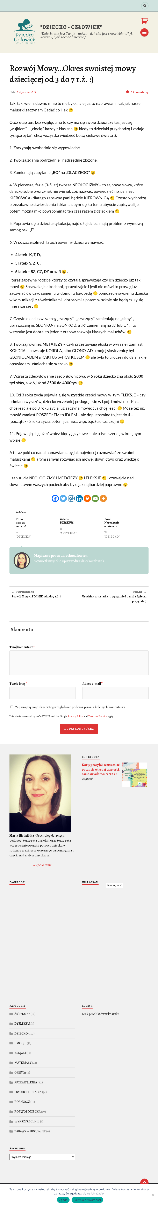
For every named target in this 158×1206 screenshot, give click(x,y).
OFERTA (20, 1072)
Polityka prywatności (87, 1199)
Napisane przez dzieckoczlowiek (60, 555)
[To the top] (144, 1183)
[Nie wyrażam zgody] (153, 1195)
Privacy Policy (75, 716)
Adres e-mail (92, 683)
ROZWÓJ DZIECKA (27, 1111)
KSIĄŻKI (20, 1053)
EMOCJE (20, 1043)
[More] (103, 498)
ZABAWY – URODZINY (30, 1131)
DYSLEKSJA (22, 1023)
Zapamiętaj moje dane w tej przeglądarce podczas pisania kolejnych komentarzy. (70, 707)
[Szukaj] (145, 5)
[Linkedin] (79, 498)
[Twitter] (63, 498)
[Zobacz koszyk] (145, 21)
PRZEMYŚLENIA (25, 1082)
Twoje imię (18, 683)
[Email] (95, 498)
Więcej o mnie (42, 865)
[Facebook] (55, 498)
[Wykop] (71, 498)
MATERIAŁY (22, 1063)
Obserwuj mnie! (114, 885)
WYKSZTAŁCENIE (27, 1121)
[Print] (87, 498)
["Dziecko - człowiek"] (23, 32)
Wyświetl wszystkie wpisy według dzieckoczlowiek (69, 561)
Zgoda (63, 1199)
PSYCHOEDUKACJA (28, 1092)
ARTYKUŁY (22, 1014)
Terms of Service (97, 716)
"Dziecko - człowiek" (71, 27)
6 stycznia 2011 (26, 92)
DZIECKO (21, 1033)
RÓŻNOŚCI (22, 1102)
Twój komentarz (22, 647)
